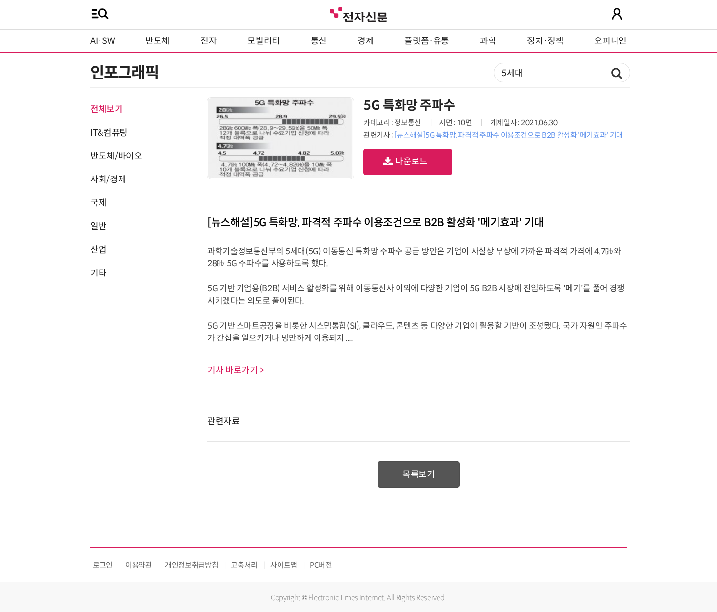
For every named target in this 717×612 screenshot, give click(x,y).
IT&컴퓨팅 (109, 132)
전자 (208, 41)
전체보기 (106, 109)
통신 (319, 41)
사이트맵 (283, 565)
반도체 (157, 41)
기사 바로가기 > (235, 370)
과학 (488, 41)
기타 (98, 273)
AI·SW (102, 41)
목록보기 (418, 474)
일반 (98, 226)
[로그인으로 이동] (617, 13)
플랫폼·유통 (426, 41)
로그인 (103, 565)
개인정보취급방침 (191, 565)
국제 (98, 202)
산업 (98, 249)
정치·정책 (545, 41)
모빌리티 (263, 41)
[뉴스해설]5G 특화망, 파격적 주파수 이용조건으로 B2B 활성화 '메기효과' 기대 (508, 134)
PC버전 (321, 565)
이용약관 (138, 565)
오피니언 (610, 41)
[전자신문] (358, 13)
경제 (366, 41)
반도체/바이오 (116, 156)
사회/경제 (108, 179)
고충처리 (244, 565)
